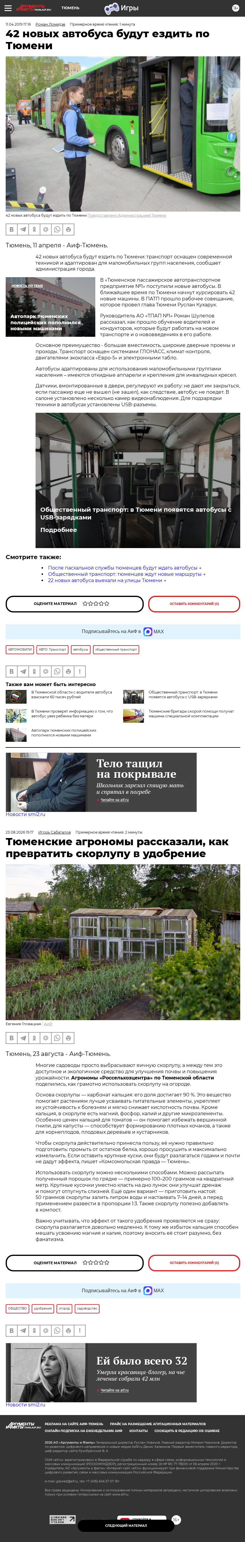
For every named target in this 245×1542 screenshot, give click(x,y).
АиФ (48, 1024)
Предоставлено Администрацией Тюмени (127, 215)
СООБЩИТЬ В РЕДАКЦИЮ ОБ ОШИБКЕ (187, 1431)
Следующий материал (126, 1526)
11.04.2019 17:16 (18, 24)
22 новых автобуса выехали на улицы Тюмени (105, 580)
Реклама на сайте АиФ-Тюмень (74, 1424)
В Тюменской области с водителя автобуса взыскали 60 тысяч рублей (71, 694)
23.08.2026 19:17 (19, 832)
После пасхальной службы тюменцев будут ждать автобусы (122, 568)
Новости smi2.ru (25, 814)
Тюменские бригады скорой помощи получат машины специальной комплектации (191, 713)
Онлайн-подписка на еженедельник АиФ (83, 1431)
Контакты (138, 1431)
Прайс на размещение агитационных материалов (158, 1424)
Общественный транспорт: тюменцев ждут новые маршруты (125, 574)
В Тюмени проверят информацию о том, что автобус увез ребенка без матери (72, 713)
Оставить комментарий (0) (194, 604)
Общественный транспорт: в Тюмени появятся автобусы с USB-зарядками (136, 513)
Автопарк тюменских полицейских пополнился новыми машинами (63, 732)
